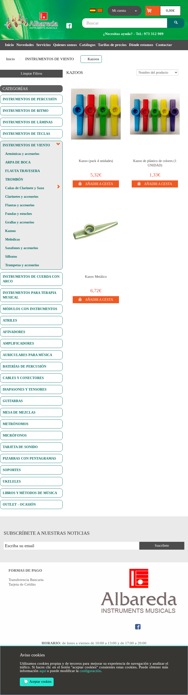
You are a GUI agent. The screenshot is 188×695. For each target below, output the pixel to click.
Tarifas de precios (112, 45)
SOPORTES (12, 470)
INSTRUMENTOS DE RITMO (25, 111)
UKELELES (12, 481)
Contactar (164, 45)
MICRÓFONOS (15, 435)
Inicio (9, 45)
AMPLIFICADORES (18, 343)
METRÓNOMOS (15, 424)
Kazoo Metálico (96, 276)
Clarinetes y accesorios (21, 196)
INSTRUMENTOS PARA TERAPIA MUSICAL (29, 295)
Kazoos (10, 231)
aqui (42, 671)
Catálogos (87, 45)
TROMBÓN (14, 179)
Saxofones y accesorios (21, 248)
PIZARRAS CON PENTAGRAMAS (29, 458)
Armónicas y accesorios (22, 154)
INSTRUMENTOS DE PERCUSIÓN (30, 99)
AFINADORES (14, 332)
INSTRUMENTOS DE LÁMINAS (28, 122)
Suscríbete (162, 545)
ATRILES (10, 320)
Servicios (43, 45)
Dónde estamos (141, 45)
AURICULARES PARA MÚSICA (27, 355)
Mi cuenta (119, 10)
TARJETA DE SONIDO (20, 447)
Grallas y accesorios (19, 222)
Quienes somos (65, 45)
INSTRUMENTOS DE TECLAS (26, 134)
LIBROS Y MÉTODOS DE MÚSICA (30, 493)
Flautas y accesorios (19, 205)
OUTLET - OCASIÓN (19, 504)
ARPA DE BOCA (18, 162)
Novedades (25, 45)
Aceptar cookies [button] (40, 681)
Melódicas (12, 239)
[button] (96, 183)
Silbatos (11, 256)
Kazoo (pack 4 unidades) (96, 161)
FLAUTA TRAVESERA (22, 171)
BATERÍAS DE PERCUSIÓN (24, 366)
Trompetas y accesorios (22, 265)
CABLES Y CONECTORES (23, 378)
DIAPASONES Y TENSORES (25, 389)
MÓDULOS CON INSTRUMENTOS (30, 309)
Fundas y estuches (18, 214)
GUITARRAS (13, 401)
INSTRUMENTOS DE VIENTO (49, 59)
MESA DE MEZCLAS (19, 412)
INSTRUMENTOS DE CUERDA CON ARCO (31, 279)
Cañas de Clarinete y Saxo (24, 188)
